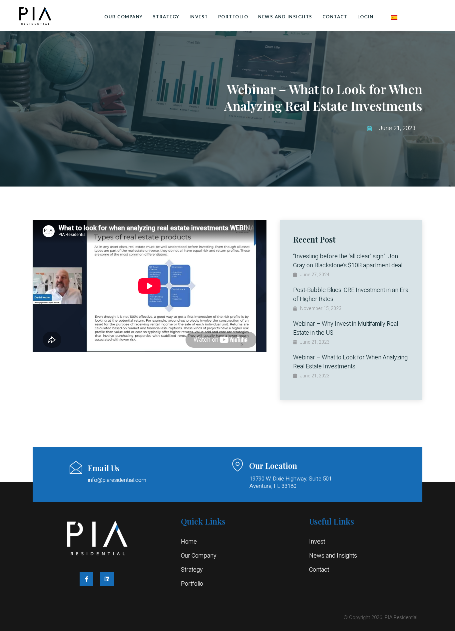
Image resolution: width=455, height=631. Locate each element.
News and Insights (285, 16)
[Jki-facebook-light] (87, 579)
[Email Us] (76, 467)
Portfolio (233, 16)
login (365, 16)
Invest (199, 16)
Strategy (166, 16)
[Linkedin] (107, 579)
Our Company (123, 16)
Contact (335, 16)
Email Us (104, 467)
